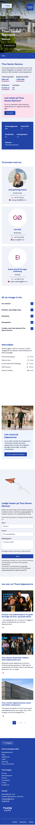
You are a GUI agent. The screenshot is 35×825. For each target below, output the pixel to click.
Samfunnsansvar (7, 775)
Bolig (3, 754)
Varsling (31, 822)
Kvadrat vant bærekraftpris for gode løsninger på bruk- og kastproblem (17, 616)
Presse (4, 782)
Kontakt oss (5, 785)
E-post (4, 531)
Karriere (4, 778)
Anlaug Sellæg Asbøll (17, 190)
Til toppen (8, 743)
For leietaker (6, 780)
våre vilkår (24, 566)
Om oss (4, 773)
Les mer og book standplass (16, 454)
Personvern (23, 822)
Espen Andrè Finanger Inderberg (17, 270)
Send (17, 556)
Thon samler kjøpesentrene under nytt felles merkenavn (16, 704)
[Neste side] (25, 722)
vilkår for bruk (19, 570)
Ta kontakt (10, 113)
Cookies (14, 822)
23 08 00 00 (5, 801)
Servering (5, 761)
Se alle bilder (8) (9, 45)
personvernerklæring (7, 570)
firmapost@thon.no (8, 799)
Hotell (4, 759)
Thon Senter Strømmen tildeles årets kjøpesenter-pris (15, 659)
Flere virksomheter (8, 764)
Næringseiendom (7, 752)
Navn (3, 523)
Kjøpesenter (6, 757)
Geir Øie (17, 230)
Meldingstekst (6, 538)
